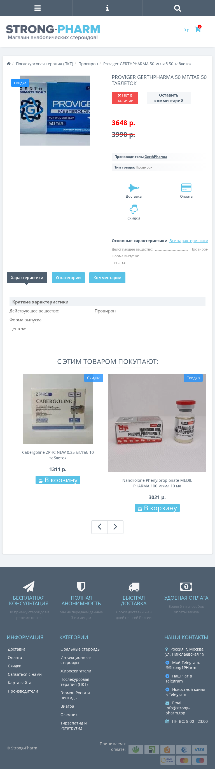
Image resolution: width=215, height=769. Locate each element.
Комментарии (107, 277)
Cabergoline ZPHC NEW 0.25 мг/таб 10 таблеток (58, 455)
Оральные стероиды (80, 649)
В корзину (60, 480)
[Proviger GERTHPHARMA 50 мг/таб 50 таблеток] (55, 111)
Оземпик (69, 714)
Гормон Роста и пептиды (75, 695)
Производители (23, 691)
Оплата (15, 657)
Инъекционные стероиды (75, 660)
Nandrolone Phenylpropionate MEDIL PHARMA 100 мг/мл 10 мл (157, 483)
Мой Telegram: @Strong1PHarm (182, 665)
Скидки (15, 666)
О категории (68, 277)
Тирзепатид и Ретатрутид (73, 725)
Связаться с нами (25, 674)
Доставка (16, 649)
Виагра (67, 706)
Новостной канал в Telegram (185, 692)
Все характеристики (188, 240)
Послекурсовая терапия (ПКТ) (74, 682)
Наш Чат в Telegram (178, 678)
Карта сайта (19, 682)
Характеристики (27, 277)
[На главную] (9, 63)
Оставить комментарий (168, 97)
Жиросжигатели (75, 671)
